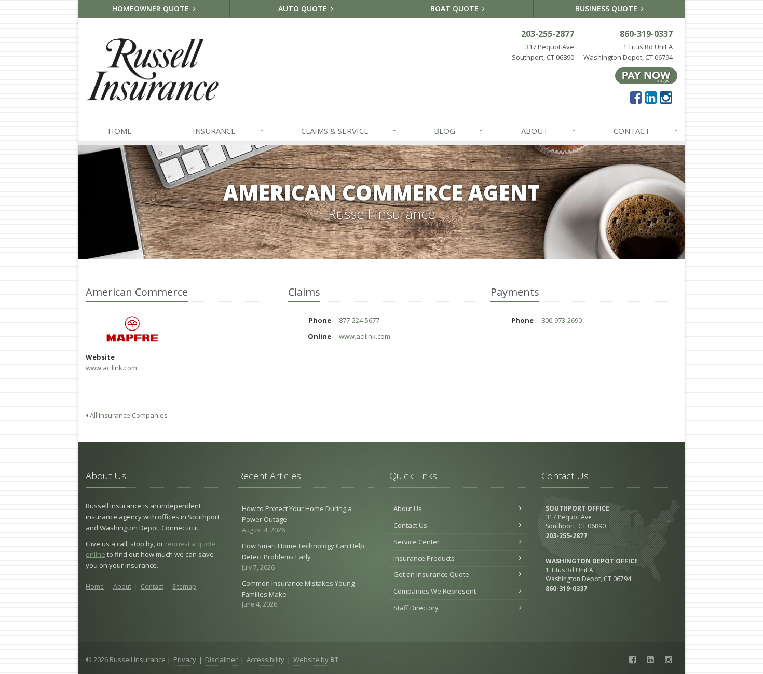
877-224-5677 (359, 320)
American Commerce (132, 329)
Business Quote (607, 8)
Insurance (228, 130)
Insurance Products (424, 558)
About (548, 130)
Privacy (184, 659)
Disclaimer (221, 659)
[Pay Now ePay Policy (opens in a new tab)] (646, 75)
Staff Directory (416, 607)
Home (120, 131)
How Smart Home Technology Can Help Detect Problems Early (303, 556)
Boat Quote (455, 8)
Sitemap (184, 586)
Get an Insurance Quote (431, 574)
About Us (407, 508)
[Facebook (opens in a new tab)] (636, 97)
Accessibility (265, 659)
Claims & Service (349, 130)
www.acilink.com (111, 368)
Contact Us (410, 525)
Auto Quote (303, 8)
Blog (458, 130)
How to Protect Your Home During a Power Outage (297, 519)
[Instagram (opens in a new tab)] (666, 97)
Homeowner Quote (151, 8)
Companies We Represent (434, 591)
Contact (646, 130)
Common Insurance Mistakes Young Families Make (298, 594)
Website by (315, 659)
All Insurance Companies (128, 415)
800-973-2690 (561, 320)
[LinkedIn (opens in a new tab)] (651, 97)
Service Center (416, 541)
